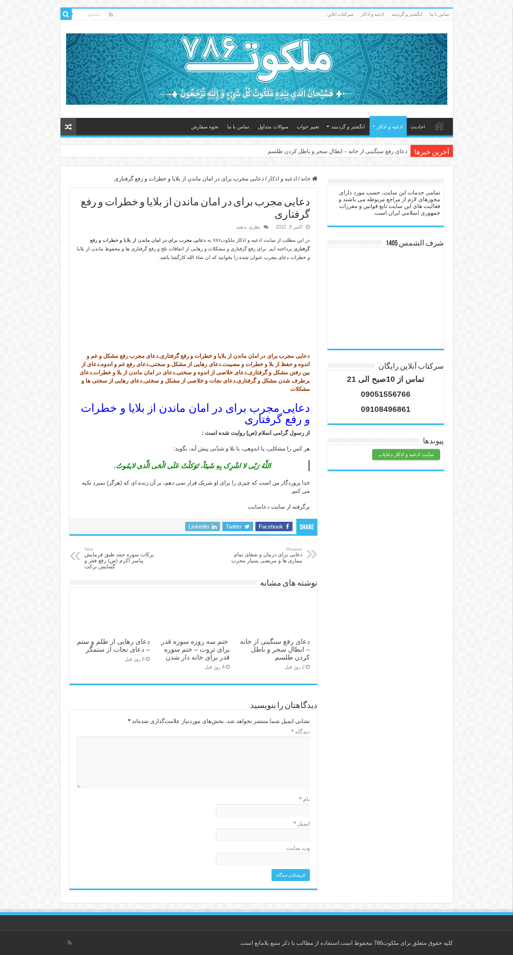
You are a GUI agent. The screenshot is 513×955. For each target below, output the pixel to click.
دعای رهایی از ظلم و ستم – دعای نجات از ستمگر (113, 645)
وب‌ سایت (298, 848)
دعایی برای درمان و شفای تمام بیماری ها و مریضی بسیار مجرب (266, 555)
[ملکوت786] (256, 68)
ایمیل (302, 823)
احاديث (417, 127)
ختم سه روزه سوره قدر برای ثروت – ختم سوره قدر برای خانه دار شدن (195, 649)
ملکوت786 (386, 943)
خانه (439, 126)
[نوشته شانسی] (68, 127)
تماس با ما (439, 14)
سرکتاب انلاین (340, 14)
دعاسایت (259, 506)
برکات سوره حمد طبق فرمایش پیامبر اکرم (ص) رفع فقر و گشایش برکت (119, 558)
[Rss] (111, 14)
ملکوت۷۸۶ (224, 240)
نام (304, 799)
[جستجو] (66, 14)
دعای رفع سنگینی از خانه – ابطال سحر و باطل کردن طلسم (337, 151)
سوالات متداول (273, 127)
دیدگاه (300, 731)
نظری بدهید (248, 227)
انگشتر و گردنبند (406, 14)
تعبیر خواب (308, 127)
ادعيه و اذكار (372, 14)
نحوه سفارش (205, 127)
